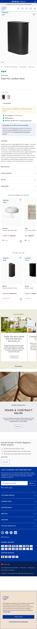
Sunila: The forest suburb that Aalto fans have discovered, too (14, 338)
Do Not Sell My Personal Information (9, 567)
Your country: (5, 487)
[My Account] (22, 8)
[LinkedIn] (15, 532)
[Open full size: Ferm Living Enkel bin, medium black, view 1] (18, 38)
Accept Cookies (19, 617)
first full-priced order (25, 120)
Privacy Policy (6, 612)
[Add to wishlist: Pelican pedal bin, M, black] (20, 258)
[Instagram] (2, 532)
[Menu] (35, 8)
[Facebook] (6, 532)
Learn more (4, 457)
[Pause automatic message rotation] (35, 1)
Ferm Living (4, 75)
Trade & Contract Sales (18, 412)
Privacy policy (31, 567)
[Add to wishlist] (34, 14)
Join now (5, 462)
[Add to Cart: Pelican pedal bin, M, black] (21, 299)
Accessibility (11, 570)
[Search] (18, 8)
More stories (18, 366)
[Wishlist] (26, 8)
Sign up (31, 483)
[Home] (1, 67)
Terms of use (23, 567)
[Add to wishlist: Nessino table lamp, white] (20, 200)
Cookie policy (4, 570)
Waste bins (31, 67)
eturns (11, 118)
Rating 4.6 (22, 1)
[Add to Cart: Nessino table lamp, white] (21, 241)
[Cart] (31, 8)
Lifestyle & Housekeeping (11, 67)
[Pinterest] (11, 532)
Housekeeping (22, 67)
